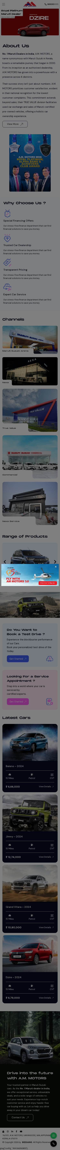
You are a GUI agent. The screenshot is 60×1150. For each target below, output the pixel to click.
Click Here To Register (47, 583)
